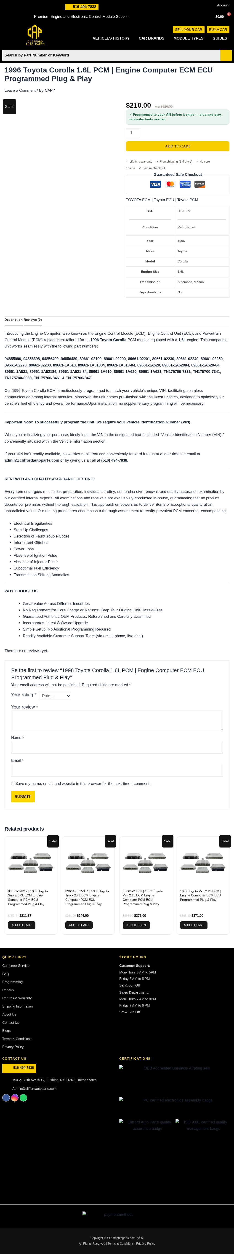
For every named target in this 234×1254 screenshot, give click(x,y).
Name (17, 737)
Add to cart (177, 146)
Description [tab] (14, 319)
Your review (24, 706)
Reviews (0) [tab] (33, 319)
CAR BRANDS (151, 38)
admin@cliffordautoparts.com (32, 460)
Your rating (23, 694)
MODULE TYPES (188, 38)
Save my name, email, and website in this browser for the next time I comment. (83, 783)
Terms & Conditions (121, 1243)
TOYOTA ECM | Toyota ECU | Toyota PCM (162, 200)
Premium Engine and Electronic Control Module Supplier (82, 16)
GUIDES (220, 38)
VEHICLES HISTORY (111, 38)
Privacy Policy (145, 1243)
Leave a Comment (20, 90)
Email (17, 760)
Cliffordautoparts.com (121, 1238)
